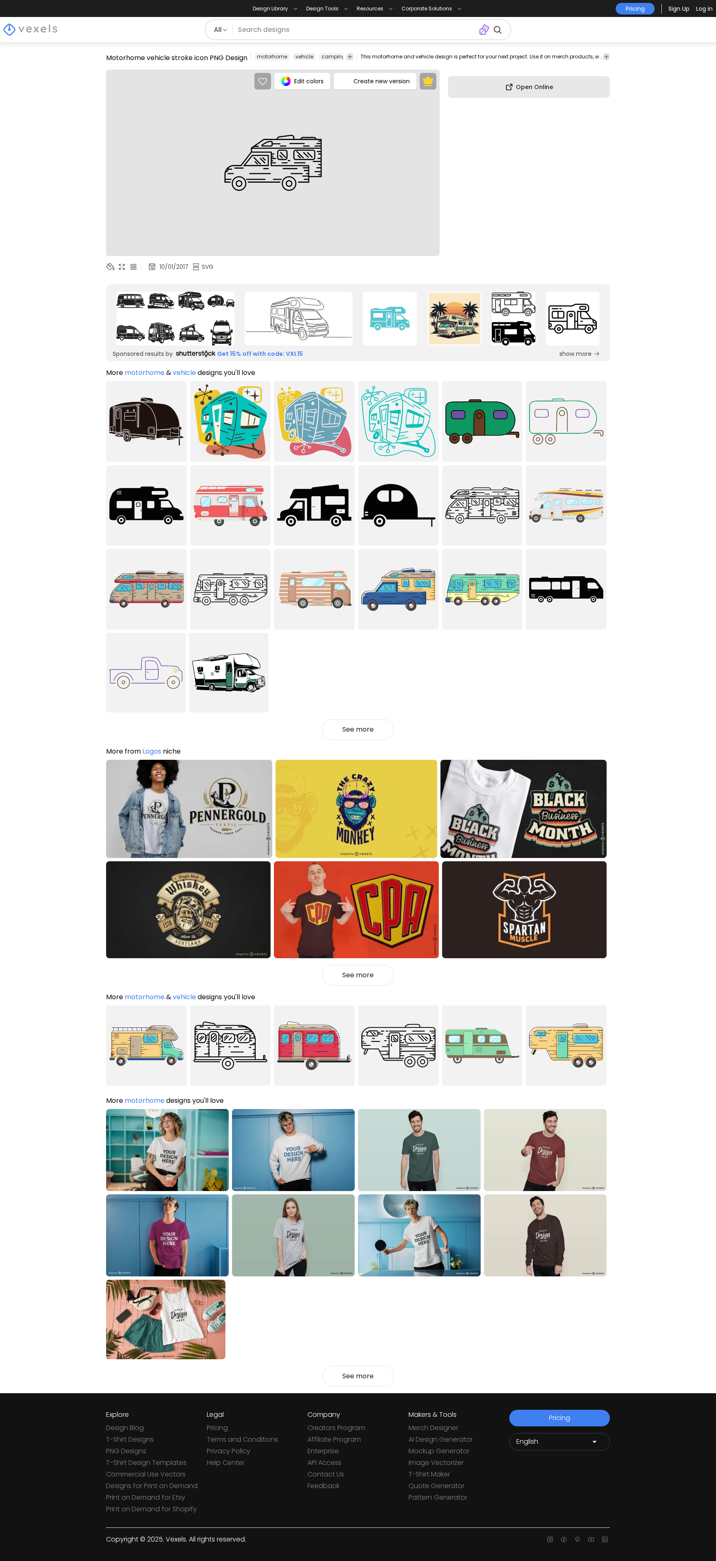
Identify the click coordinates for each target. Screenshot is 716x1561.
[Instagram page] (550, 1539)
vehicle (304, 56)
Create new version (381, 81)
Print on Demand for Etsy (145, 1497)
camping (334, 56)
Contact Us (325, 1474)
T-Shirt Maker (429, 1474)
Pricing (217, 1428)
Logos (152, 751)
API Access (324, 1462)
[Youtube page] (591, 1539)
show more (575, 354)
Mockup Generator (439, 1451)
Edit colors (309, 81)
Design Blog (125, 1428)
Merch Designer (433, 1428)
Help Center (225, 1462)
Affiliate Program (334, 1439)
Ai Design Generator (441, 1439)
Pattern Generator (438, 1497)
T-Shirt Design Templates (146, 1462)
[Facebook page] (564, 1539)
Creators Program (336, 1428)
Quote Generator (436, 1486)
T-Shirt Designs (130, 1439)
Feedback (323, 1486)
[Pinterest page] (577, 1539)
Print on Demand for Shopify (151, 1509)
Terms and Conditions (242, 1439)
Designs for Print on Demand (152, 1486)
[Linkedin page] (605, 1539)
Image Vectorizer (436, 1462)
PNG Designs (126, 1451)
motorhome (272, 56)
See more (358, 729)
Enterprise (323, 1451)
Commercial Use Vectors (146, 1474)
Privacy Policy (228, 1451)
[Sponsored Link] (175, 319)
